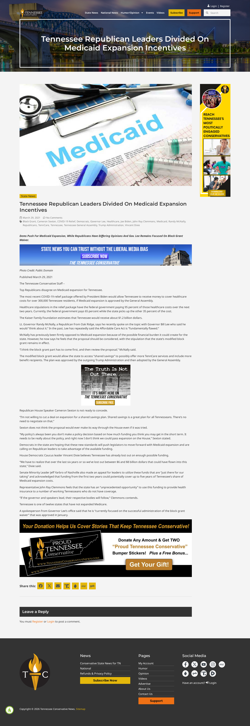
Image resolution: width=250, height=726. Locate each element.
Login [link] (50, 621)
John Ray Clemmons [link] (144, 221)
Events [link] (150, 12)
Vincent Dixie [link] (132, 225)
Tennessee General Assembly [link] (80, 225)
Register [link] (37, 621)
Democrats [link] (83, 221)
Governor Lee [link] (97, 221)
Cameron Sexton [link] (46, 221)
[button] (40, 585)
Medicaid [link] (162, 221)
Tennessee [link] (57, 225)
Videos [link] (160, 12)
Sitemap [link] (80, 709)
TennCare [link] (43, 225)
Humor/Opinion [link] (130, 12)
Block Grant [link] (29, 221)
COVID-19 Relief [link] (66, 221)
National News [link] (109, 12)
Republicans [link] (30, 225)
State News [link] (91, 12)
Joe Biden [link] (126, 221)
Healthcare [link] (113, 221)
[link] (9, 710)
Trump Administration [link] (111, 225)
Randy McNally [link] (177, 221)
